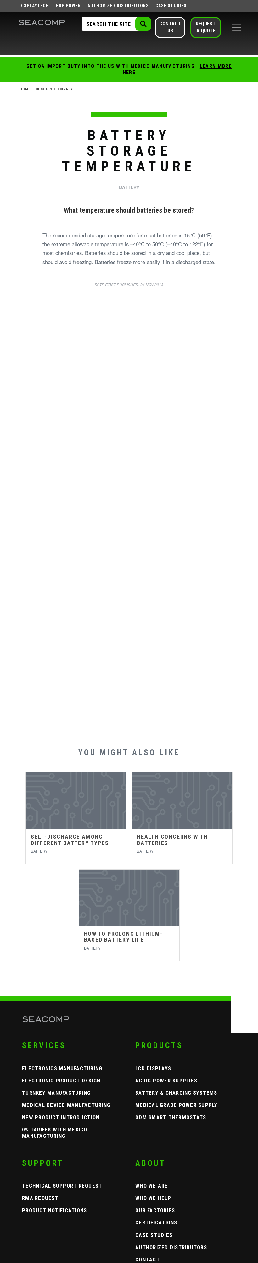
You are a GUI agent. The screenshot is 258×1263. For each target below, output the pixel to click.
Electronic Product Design (61, 1080)
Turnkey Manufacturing (56, 1093)
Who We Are (151, 1186)
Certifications (156, 1222)
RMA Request (40, 1198)
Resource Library (54, 89)
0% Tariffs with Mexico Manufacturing (54, 1132)
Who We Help (153, 1198)
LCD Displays (153, 1068)
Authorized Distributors (118, 5)
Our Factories (155, 1210)
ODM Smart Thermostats (170, 1117)
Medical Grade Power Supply (176, 1105)
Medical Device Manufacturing (66, 1105)
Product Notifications (54, 1210)
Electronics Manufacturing (62, 1068)
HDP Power (68, 5)
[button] (236, 27)
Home (25, 89)
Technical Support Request (62, 1186)
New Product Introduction (60, 1117)
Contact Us (170, 27)
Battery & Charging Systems (176, 1093)
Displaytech (34, 5)
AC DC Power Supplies (166, 1080)
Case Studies (171, 5)
